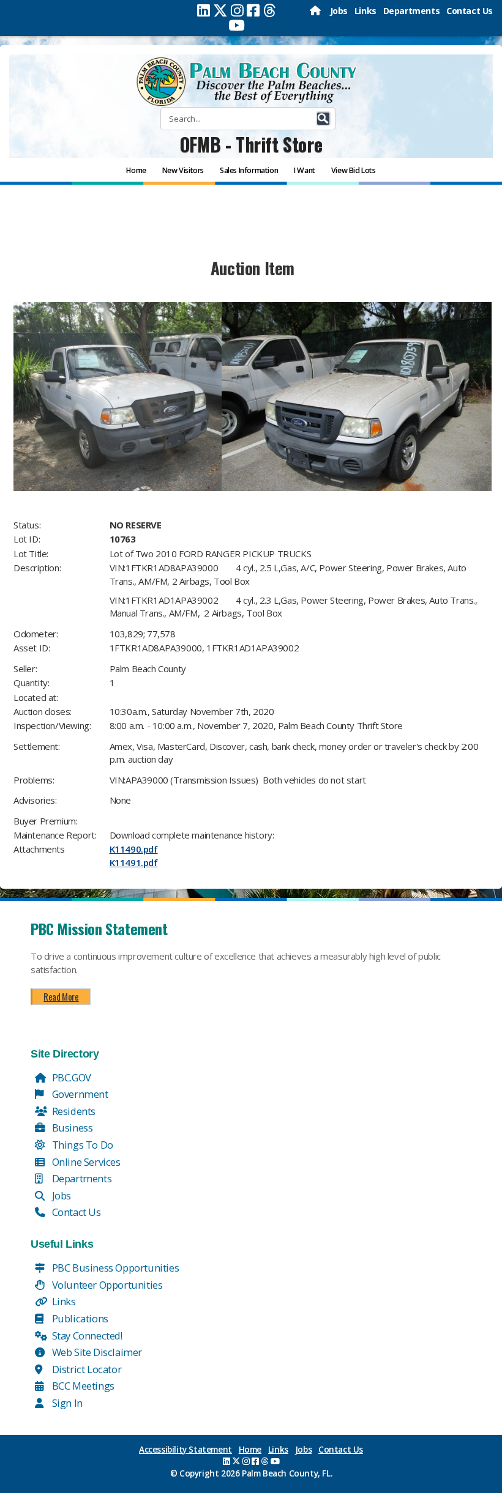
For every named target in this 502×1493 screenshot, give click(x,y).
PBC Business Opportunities (114, 1268)
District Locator (85, 1369)
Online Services (85, 1162)
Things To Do (81, 1145)
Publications (79, 1318)
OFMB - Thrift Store (251, 144)
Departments (411, 11)
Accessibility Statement (185, 1449)
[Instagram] (237, 10)
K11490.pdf (134, 849)
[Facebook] (253, 10)
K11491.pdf (134, 862)
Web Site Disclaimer (96, 1352)
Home (250, 1449)
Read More (60, 996)
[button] (323, 118)
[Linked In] (203, 10)
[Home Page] (316, 11)
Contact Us (469, 11)
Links (365, 11)
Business (71, 1128)
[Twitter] (220, 10)
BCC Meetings (82, 1386)
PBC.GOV (70, 1077)
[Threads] (269, 10)
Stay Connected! (86, 1335)
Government (79, 1094)
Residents (73, 1111)
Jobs (339, 11)
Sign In (66, 1403)
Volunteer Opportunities (106, 1285)
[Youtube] (236, 25)
